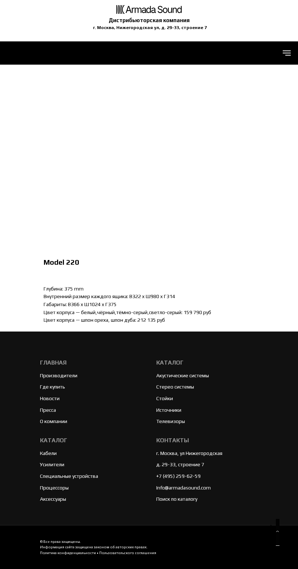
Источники (168, 410)
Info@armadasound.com (183, 488)
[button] (277, 532)
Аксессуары (53, 499)
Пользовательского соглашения (127, 553)
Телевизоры (170, 421)
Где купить (52, 387)
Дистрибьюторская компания (149, 20)
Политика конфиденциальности (68, 553)
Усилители (52, 464)
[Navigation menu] (287, 53)
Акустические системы (182, 375)
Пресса (48, 410)
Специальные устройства (69, 476)
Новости (50, 398)
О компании (53, 421)
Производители (58, 375)
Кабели (48, 453)
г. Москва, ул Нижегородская (189, 453)
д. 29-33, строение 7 (180, 464)
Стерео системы (175, 387)
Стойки (164, 398)
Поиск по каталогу (176, 499)
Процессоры (54, 488)
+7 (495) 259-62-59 (178, 476)
